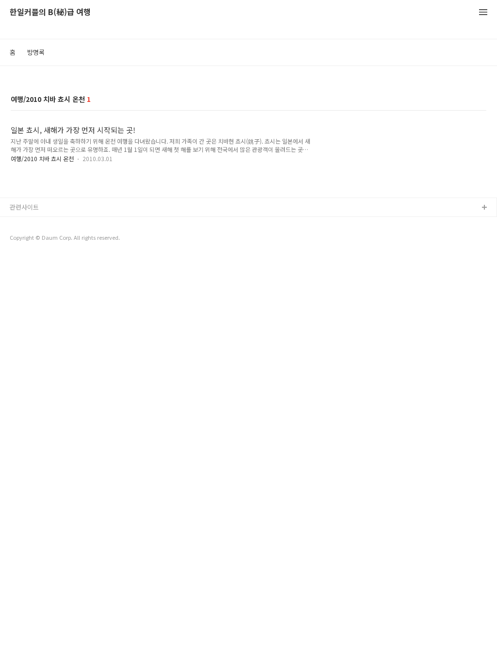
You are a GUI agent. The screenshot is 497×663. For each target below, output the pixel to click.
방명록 (36, 52)
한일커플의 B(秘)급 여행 (50, 12)
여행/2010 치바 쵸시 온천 (42, 158)
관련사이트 (24, 207)
